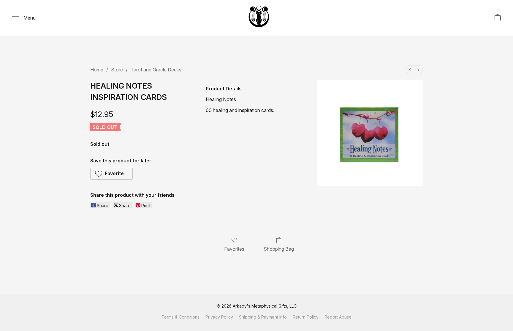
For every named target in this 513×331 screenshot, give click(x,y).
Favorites (234, 249)
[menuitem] (410, 69)
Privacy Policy (219, 316)
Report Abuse (338, 316)
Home (96, 70)
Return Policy (306, 316)
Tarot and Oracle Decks (156, 70)
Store (117, 70)
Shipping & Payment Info (263, 316)
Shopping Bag (279, 249)
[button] (259, 18)
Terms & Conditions (181, 316)
